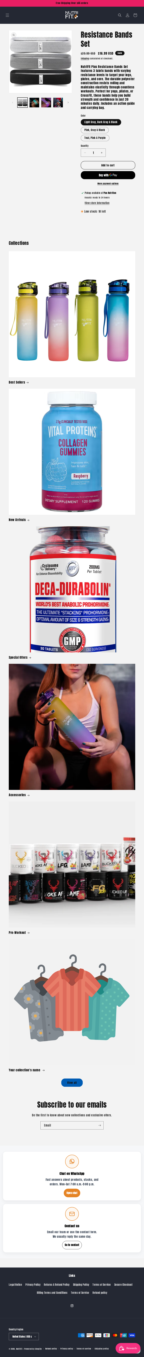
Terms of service (84, 1348)
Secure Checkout (123, 1285)
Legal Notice (15, 1285)
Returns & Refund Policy (57, 1285)
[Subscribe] (99, 1125)
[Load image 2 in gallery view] (34, 103)
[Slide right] (68, 102)
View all (72, 1083)
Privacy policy (66, 1348)
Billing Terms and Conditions (52, 1293)
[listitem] (72, 1176)
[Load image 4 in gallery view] (58, 103)
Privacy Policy (32, 1285)
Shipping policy (102, 1348)
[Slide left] (13, 102)
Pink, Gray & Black (94, 130)
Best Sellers (17, 382)
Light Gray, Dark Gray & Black (100, 122)
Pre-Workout (17, 933)
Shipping (85, 58)
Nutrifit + (20, 1348)
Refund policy (100, 1293)
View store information (97, 203)
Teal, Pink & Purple (95, 138)
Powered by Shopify (33, 1348)
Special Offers (18, 657)
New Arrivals (17, 520)
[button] (7, 15)
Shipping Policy (81, 1285)
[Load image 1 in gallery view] (22, 103)
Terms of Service (102, 1285)
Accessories (17, 795)
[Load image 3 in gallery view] (46, 103)
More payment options (108, 183)
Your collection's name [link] (25, 1070)
